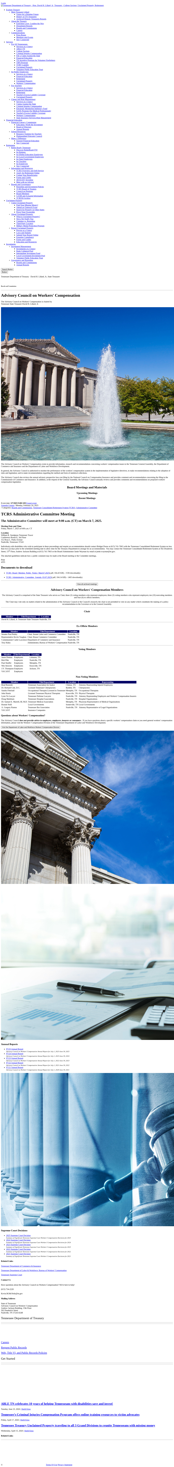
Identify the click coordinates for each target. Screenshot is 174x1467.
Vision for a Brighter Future (27, 14)
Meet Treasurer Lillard (20, 12)
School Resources (18, 131)
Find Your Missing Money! (27, 205)
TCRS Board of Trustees (26, 189)
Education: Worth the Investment (29, 125)
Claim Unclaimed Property (22, 203)
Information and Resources (22, 168)
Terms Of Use (51, 1465)
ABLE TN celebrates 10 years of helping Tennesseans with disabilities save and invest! (57, 1403)
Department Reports (24, 26)
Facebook (118, 281)
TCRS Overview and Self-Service (30, 171)
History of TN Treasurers (26, 17)
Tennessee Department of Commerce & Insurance (21, 1266)
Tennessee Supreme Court (11, 1275)
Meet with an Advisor (25, 182)
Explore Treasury (13, 10)
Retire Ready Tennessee (21, 148)
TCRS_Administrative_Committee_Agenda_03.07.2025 (29, 577)
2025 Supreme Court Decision (18, 1235)
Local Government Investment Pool (30, 256)
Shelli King (26, 1409)
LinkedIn (151, 281)
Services (9, 42)
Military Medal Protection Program (30, 226)
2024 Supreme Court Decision (18, 1240)
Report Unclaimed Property (22, 228)
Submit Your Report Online (27, 235)
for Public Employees (20, 72)
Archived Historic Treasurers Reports (31, 19)
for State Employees (24, 159)
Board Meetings (22, 194)
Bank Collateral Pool (24, 251)
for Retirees (21, 152)
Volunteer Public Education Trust (29, 69)
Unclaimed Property (24, 67)
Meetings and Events (24, 37)
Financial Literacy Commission (23, 122)
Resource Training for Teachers (29, 134)
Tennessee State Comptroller (12, 1452)
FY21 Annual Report (14, 1067)
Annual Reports (22, 129)
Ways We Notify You (24, 219)
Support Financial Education (27, 141)
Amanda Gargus (7, 505)
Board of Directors (23, 127)
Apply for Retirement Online (27, 173)
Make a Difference (18, 138)
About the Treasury (19, 21)
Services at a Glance (24, 46)
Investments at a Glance (25, 249)
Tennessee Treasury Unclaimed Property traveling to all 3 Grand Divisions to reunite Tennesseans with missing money (78, 1425)
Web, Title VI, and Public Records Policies (24, 1352)
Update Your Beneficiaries (26, 175)
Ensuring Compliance (25, 237)
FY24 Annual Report (14, 1054)
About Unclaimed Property (22, 214)
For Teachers (16, 86)
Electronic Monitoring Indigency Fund (31, 109)
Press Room (21, 35)
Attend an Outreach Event (26, 207)
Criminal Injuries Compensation (29, 53)
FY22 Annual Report (14, 1063)
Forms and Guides (23, 177)
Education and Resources (26, 242)
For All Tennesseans (19, 44)
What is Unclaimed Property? (28, 217)
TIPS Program (22, 63)
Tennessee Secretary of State (12, 1456)
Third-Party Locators (24, 223)
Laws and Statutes (23, 233)
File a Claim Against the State (28, 56)
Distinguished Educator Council (29, 136)
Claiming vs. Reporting (25, 221)
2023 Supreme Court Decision (18, 1245)
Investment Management (21, 246)
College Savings (22, 51)
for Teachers (21, 161)
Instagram (129, 281)
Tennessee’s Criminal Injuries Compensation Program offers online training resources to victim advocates (70, 1414)
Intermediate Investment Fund (28, 253)
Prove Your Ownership (25, 212)
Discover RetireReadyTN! (27, 150)
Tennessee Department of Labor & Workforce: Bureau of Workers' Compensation (34, 1270)
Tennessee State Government (12, 1443)
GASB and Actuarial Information (29, 196)
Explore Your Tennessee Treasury (19, 1368)
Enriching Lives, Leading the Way (30, 23)
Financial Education (24, 58)
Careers (19, 30)
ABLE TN (20, 49)
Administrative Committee (86, 508)
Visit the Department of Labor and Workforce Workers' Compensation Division (30, 727)
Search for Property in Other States (30, 210)
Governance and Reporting (22, 260)
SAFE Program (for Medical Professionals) (33, 111)
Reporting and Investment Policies (30, 187)
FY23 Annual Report (14, 1058)
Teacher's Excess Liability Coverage (30, 95)
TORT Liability (22, 65)
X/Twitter (140, 281)
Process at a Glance (24, 230)
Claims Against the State (26, 104)
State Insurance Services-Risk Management (33, 118)
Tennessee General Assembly (13, 1447)
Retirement (20, 79)
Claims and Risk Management (23, 99)
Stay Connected (22, 40)
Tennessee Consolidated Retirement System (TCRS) (54, 508)
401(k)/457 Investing (24, 180)
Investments (11, 244)
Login (3, 3)
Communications (18, 33)
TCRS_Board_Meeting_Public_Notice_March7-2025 (27, 573)
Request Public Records (14, 1347)
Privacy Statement (65, 1465)
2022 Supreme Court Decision (18, 1249)
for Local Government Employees (30, 157)
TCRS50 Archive (23, 198)
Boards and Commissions (26, 28)
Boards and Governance (21, 184)
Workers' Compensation (26, 83)
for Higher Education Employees (29, 154)
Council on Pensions (24, 191)
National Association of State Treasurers (17, 1460)
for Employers (22, 164)
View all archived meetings (87, 584)
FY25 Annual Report (14, 1049)
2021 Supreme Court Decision (18, 1254)
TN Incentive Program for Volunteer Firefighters (35, 60)
